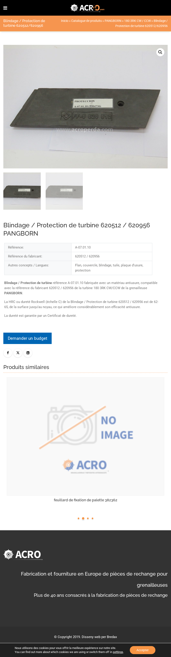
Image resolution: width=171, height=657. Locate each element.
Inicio (64, 21)
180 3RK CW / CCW (137, 21)
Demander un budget (27, 338)
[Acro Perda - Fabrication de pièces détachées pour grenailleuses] (87, 8)
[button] (160, 52)
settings (118, 652)
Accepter (142, 650)
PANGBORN (113, 21)
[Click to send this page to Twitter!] (17, 352)
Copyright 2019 (69, 637)
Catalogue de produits (86, 21)
